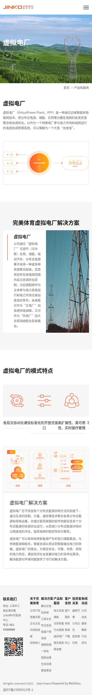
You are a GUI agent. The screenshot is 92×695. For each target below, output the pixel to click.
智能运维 (46, 657)
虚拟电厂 (59, 636)
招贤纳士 (35, 642)
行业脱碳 (59, 630)
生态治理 (46, 664)
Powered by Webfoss (66, 683)
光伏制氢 (59, 623)
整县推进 (46, 670)
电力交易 (59, 610)
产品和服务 (81, 87)
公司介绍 (35, 610)
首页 (67, 87)
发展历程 (35, 617)
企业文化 (35, 623)
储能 (56, 617)
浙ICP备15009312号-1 (18, 689)
